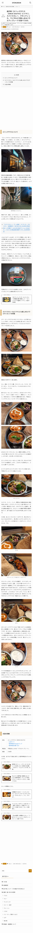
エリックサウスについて (11, 78)
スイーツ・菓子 (8, 905)
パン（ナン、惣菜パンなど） (11, 914)
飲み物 (5, 920)
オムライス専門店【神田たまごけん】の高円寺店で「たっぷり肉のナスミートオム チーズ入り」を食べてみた (20, 778)
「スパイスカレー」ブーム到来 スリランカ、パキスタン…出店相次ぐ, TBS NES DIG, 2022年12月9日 (16, 225)
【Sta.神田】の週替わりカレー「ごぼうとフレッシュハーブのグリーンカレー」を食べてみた (21, 817)
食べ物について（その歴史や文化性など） (14, 889)
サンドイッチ (7, 902)
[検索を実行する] (30, 870)
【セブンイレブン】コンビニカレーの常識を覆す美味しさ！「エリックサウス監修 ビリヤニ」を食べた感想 (21, 299)
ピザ (5, 917)
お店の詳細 (8, 84)
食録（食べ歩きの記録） (9, 892)
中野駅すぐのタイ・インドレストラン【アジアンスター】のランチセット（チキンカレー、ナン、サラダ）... (21, 794)
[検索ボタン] (30, 2)
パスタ (5, 911)
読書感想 (5, 885)
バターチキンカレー (16, 27)
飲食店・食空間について (9, 924)
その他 (5, 882)
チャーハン (6, 908)
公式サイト (12, 742)
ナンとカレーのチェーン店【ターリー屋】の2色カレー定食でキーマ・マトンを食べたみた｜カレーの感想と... (21, 806)
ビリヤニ (22, 27)
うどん (5, 895)
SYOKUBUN (16, 3)
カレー (4, 27)
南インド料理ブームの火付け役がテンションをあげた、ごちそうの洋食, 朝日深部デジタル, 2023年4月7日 (16, 229)
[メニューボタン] (2, 2)
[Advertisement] (16, 108)
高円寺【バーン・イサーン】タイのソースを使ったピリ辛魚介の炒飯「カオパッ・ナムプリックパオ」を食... (21, 766)
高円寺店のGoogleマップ (15, 743)
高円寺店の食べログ (14, 745)
